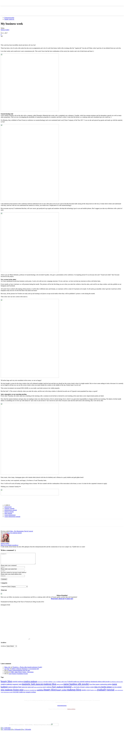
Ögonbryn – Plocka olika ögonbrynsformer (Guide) (27, 667)
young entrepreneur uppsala (12, 516)
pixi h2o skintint (116, 687)
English (8, 728)
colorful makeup (17, 681)
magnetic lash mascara (32, 684)
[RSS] (25, 713)
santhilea (40, 690)
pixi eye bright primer (103, 687)
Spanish (18, 729)
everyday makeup (47, 681)
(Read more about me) (58, 598)
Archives (3, 646)
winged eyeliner (30, 692)
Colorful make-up (73, 681)
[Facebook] (4, 39)
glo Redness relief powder (116, 681)
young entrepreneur (10, 515)
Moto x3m (7, 667)
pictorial (67, 686)
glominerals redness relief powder (100, 681)
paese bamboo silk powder (76, 684)
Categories (4, 586)
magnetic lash (16, 684)
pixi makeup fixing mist (12, 689)
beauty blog (6, 681)
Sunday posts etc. (9, 19)
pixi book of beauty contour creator (84, 687)
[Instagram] (16, 713)
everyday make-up (19, 692)
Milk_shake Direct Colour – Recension (22, 672)
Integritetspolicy (62, 705)
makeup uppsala (9, 511)
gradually (102, 689)
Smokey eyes (93, 690)
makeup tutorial (60, 684)
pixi (72, 687)
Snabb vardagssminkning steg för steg (19, 670)
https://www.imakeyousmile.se (9, 545)
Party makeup (57, 687)
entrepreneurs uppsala (10, 510)
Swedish (8, 729)
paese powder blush (38, 687)
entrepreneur (8, 507)
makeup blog (50, 684)
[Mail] (20, 713)
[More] (36, 39)
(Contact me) (69, 598)
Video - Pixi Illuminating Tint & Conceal (21, 531)
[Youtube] (30, 713)
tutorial (110, 689)
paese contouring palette (104, 684)
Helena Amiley (5, 30)
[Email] (23, 39)
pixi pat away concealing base (30, 690)
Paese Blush (92, 684)
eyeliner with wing (61, 681)
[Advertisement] (22, 500)
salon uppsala (8, 513)
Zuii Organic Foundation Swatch (18, 673)
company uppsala (9, 508)
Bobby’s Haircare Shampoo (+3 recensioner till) (25, 668)
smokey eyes (85, 690)
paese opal (31, 687)
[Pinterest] (17, 39)
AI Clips (6, 668)
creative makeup (30, 681)
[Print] (30, 39)
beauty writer (61, 690)
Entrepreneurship (9, 17)
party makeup (47, 687)
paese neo (24, 687)
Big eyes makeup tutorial (14, 533)
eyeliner (54, 681)
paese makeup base (14, 687)
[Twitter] (10, 39)
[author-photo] (5, 542)
